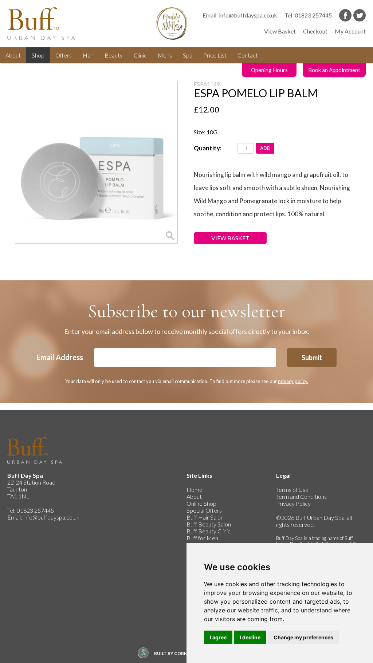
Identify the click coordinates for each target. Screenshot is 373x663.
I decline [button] (250, 637)
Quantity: (207, 148)
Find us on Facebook (345, 15)
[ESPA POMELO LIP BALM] (96, 162)
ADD (265, 148)
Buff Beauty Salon (208, 524)
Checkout (315, 31)
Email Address (59, 357)
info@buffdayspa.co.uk (248, 15)
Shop (38, 55)
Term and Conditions (301, 496)
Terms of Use (292, 489)
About (13, 55)
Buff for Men (202, 537)
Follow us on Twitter (359, 15)
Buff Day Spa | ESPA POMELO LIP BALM (47, 23)
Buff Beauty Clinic (208, 531)
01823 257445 (313, 15)
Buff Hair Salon (205, 517)
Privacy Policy (293, 503)
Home (194, 489)
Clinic (140, 55)
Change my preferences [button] (303, 637)
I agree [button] (218, 637)
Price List (215, 55)
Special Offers (204, 510)
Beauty (114, 55)
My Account (350, 31)
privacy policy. (293, 381)
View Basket (280, 31)
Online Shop (201, 503)
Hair (88, 55)
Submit (312, 358)
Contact (247, 55)
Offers (63, 55)
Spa (187, 55)
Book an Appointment (334, 70)
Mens (165, 55)
